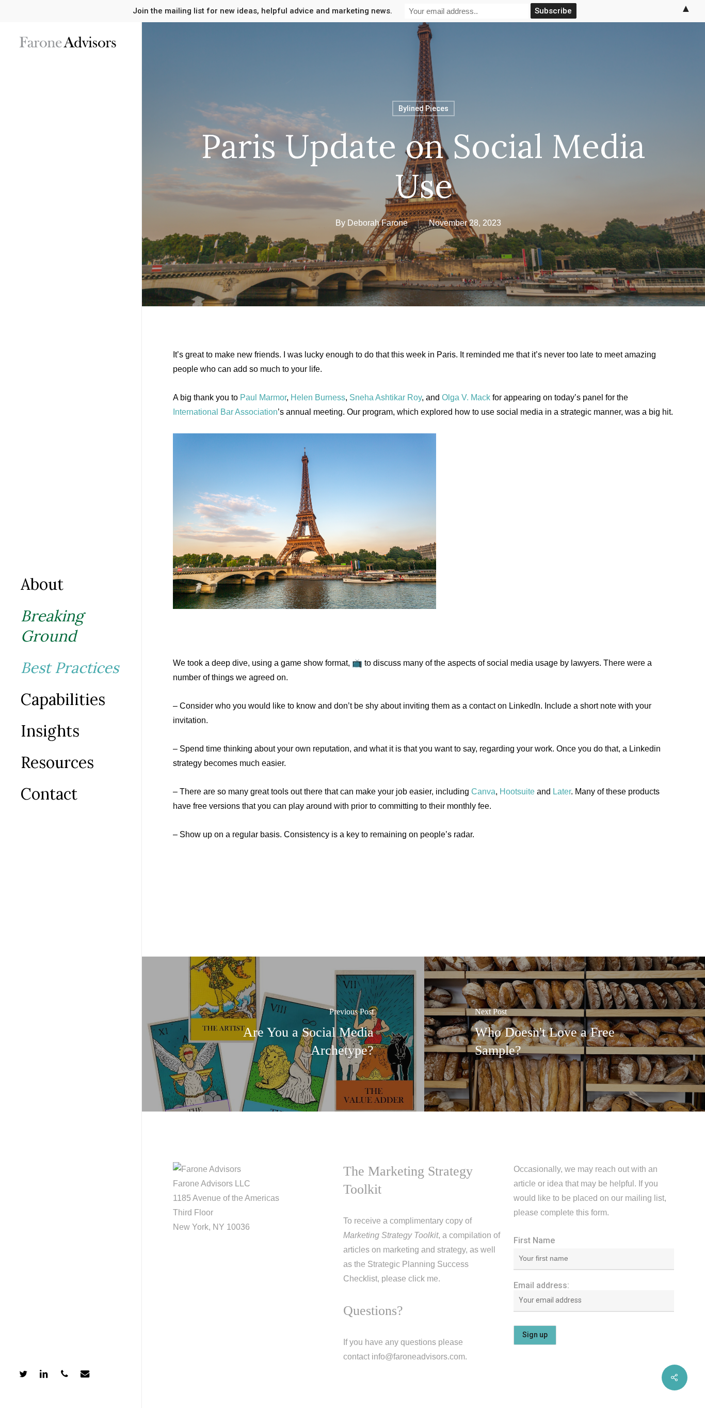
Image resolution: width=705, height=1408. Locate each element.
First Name (534, 1240)
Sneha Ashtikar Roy (385, 397)
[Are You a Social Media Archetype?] (283, 1034)
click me (423, 1278)
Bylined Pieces (423, 108)
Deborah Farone (377, 222)
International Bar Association (225, 412)
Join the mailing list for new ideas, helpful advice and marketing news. (262, 10)
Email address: (541, 1285)
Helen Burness (318, 397)
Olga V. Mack (466, 397)
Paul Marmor (263, 397)
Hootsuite (517, 791)
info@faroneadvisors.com (418, 1356)
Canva (483, 791)
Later (562, 791)
